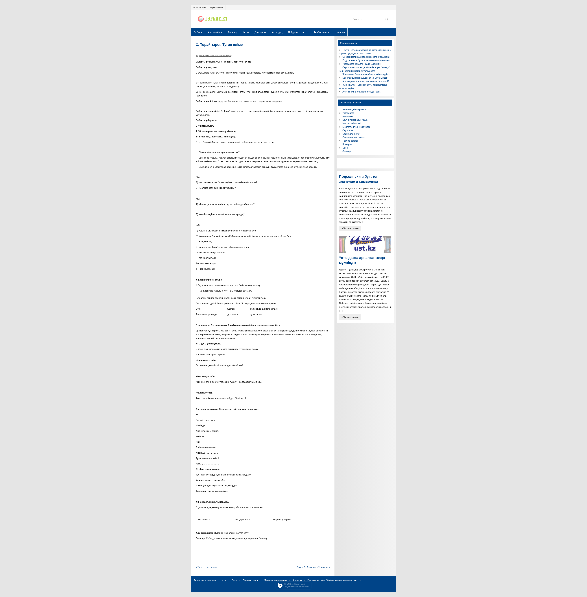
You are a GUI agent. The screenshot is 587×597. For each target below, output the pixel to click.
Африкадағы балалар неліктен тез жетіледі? (365, 81)
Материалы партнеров (275, 580)
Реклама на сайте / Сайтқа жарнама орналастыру (332, 580)
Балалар (232, 32)
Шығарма (340, 32)
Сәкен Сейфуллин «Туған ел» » (313, 567)
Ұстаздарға (348, 113)
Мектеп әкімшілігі (351, 123)
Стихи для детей (351, 134)
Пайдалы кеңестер (298, 32)
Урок (224, 580)
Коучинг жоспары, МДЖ (354, 119)
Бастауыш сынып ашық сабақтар (215, 55)
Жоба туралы (199, 7)
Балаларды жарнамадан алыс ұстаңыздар (365, 77)
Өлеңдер (347, 151)
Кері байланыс (216, 7)
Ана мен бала (215, 32)
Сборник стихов (250, 580)
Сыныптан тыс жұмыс (354, 137)
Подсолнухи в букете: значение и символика (365, 60)
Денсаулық (260, 32)
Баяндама (347, 116)
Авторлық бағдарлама (354, 109)
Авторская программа (205, 580)
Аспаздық (277, 32)
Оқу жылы (347, 130)
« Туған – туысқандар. (207, 567)
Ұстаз (246, 32)
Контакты (297, 580)
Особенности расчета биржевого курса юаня (365, 56)
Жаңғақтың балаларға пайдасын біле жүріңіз (365, 74)
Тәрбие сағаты (321, 32)
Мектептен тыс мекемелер (356, 127)
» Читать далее (349, 228)
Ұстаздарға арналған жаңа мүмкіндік (361, 64)
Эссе (345, 147)
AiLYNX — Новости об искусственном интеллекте (296, 585)
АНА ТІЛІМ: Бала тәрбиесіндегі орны (361, 91)
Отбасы (198, 32)
